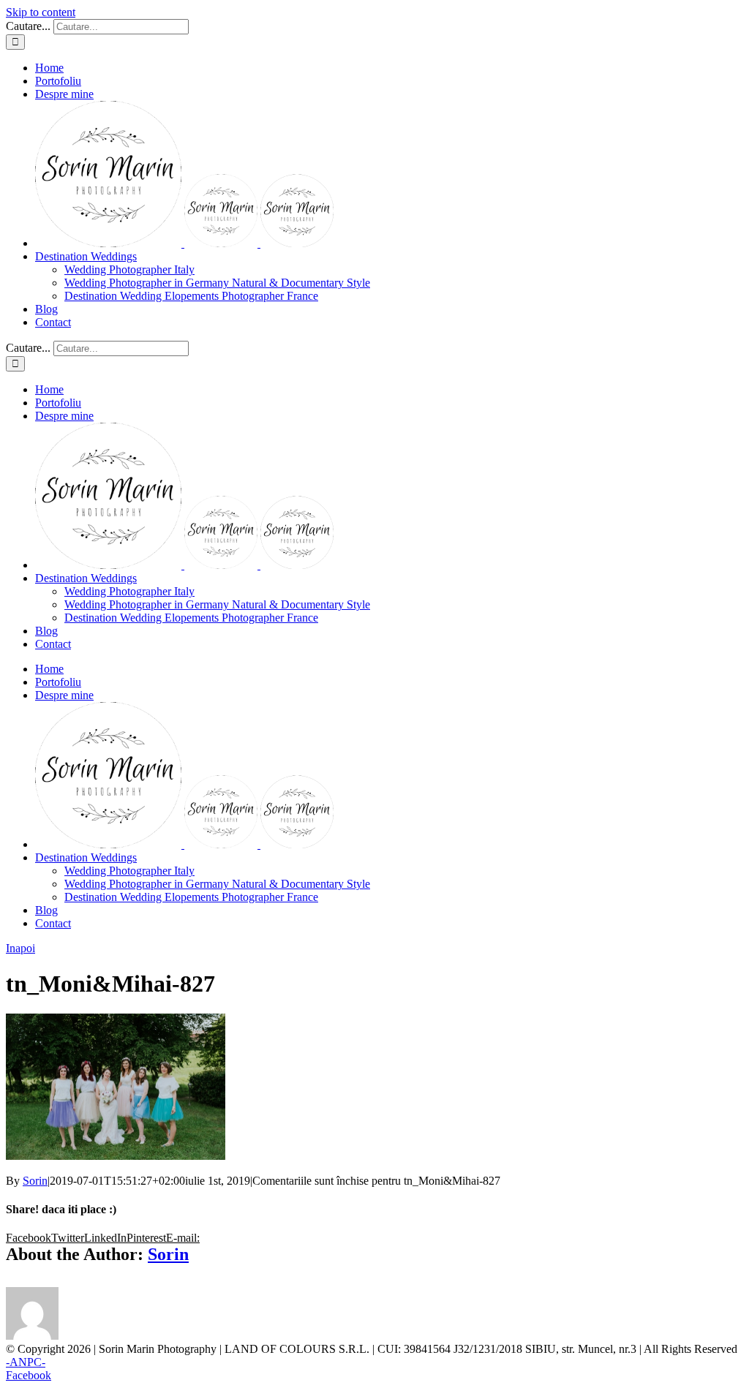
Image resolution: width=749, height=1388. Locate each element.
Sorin (35, 1180)
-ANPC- (25, 1362)
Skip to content (40, 12)
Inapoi (20, 948)
